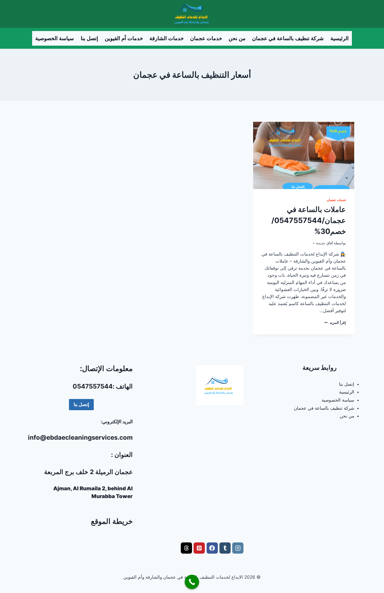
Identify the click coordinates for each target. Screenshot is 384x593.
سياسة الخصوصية (54, 38)
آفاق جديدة (324, 243)
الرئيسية (339, 38)
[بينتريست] (199, 548)
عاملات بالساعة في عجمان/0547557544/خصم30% (308, 220)
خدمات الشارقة (166, 38)
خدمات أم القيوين (124, 38)
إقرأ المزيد (335, 322)
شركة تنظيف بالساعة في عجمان (288, 38)
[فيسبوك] (212, 548)
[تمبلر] (225, 548)
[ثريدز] (186, 548)
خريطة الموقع (112, 521)
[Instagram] (237, 548)
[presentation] (303, 155)
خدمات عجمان (206, 38)
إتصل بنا (89, 38)
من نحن (237, 38)
